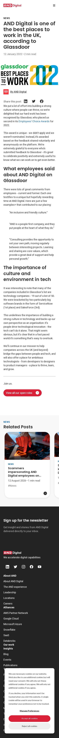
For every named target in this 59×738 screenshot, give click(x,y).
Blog (5, 654)
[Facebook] (41, 102)
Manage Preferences (29, 711)
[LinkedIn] (25, 102)
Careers (7, 603)
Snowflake (9, 629)
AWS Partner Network (15, 612)
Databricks (9, 640)
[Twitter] (33, 102)
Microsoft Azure (12, 624)
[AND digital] (12, 5)
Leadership (9, 592)
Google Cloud (11, 618)
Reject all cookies (29, 726)
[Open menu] (54, 5)
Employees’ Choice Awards (34, 121)
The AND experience (15, 586)
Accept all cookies (29, 718)
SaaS (6, 635)
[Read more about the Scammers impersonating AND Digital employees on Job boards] (27, 495)
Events (7, 659)
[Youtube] (39, 567)
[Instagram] (23, 567)
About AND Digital (13, 581)
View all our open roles (19, 392)
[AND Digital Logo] (12, 552)
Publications (10, 665)
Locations (9, 597)
